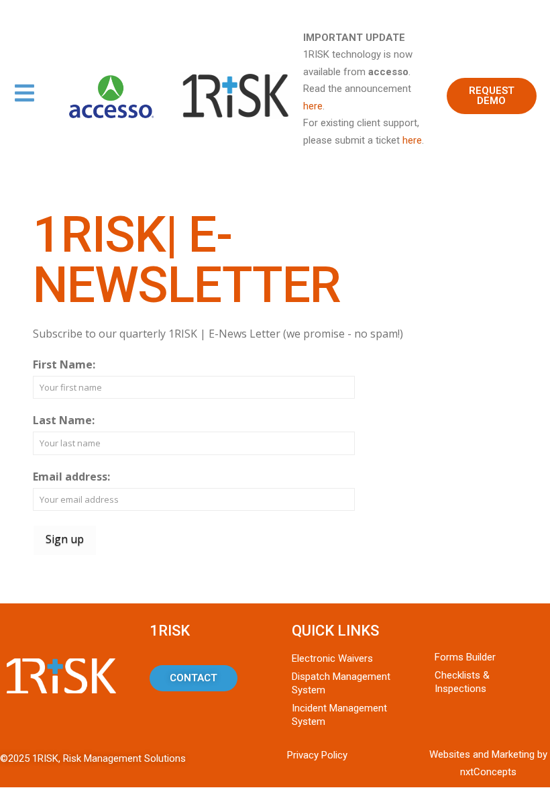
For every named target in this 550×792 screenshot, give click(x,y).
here (313, 106)
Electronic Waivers (332, 658)
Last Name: (64, 420)
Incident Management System (339, 715)
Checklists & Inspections (462, 682)
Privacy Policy (317, 755)
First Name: (64, 364)
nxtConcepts (488, 772)
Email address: (71, 476)
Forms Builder (465, 657)
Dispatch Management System (341, 683)
